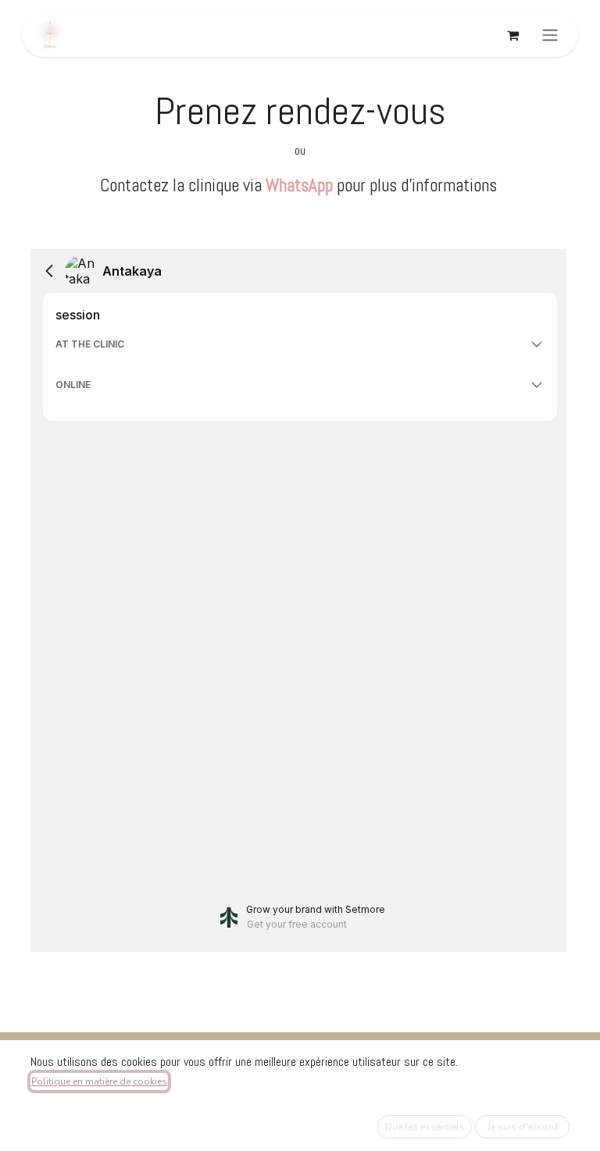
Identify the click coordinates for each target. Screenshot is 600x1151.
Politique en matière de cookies (99, 1081)
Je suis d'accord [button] (523, 1127)
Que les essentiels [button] (424, 1127)
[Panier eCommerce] (512, 35)
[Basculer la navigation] (550, 35)
